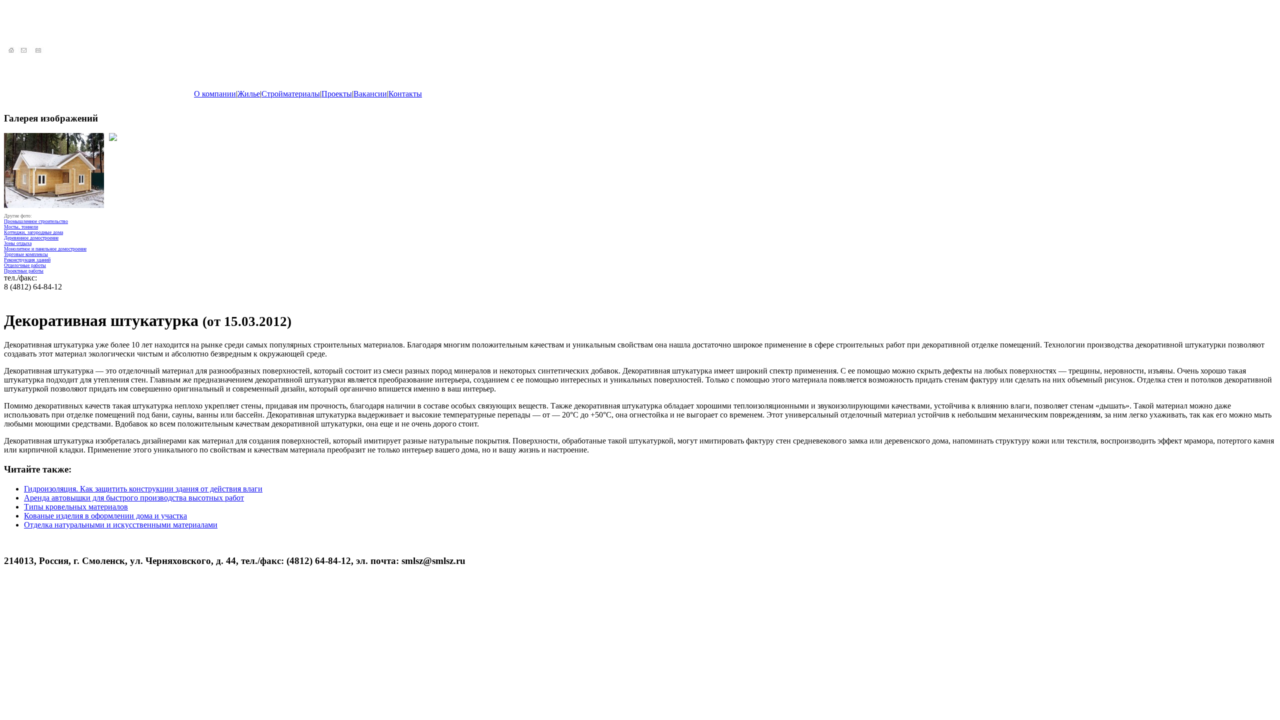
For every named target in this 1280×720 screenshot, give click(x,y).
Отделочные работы (25, 265)
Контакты (405, 94)
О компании (215, 94)
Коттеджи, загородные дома (33, 232)
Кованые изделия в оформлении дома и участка (105, 516)
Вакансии (370, 94)
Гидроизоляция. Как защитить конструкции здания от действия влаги (143, 488)
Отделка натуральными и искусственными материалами (121, 524)
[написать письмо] (25, 50)
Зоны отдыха (18, 243)
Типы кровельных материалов (76, 506)
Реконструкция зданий (27, 259)
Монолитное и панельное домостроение (45, 249)
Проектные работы (24, 271)
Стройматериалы (291, 94)
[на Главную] (11, 50)
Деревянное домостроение (31, 237)
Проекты (337, 94)
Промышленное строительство (36, 221)
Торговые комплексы (26, 254)
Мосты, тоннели (21, 227)
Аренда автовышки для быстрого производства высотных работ (134, 498)
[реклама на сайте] (39, 50)
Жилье (249, 94)
